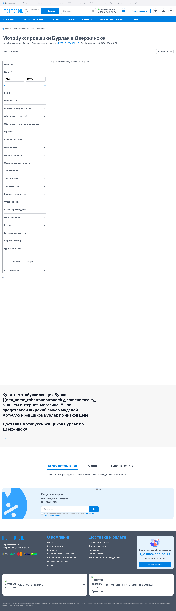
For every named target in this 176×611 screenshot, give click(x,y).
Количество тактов (14, 139)
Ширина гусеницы (13, 241)
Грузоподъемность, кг (15, 233)
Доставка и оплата (98, 546)
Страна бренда (12, 202)
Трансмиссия (11, 170)
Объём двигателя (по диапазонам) (22, 124)
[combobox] (165, 51)
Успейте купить (122, 465)
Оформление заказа (99, 542)
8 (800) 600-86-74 (108, 43)
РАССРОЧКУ (73, 43)
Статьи (51, 565)
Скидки (93, 465)
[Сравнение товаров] (163, 11)
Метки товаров (12, 270)
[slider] (4, 85)
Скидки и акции (55, 546)
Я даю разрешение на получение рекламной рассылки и (69, 514)
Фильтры (8, 64)
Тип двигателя (11, 186)
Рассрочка (94, 550)
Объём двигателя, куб (15, 116)
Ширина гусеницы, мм (15, 194)
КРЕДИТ (62, 43)
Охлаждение (10, 147)
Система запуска (13, 155)
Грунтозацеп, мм (12, 248)
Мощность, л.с (11, 100)
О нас (50, 542)
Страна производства (15, 209)
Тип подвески (11, 178)
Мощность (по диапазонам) (18, 108)
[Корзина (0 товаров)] (171, 11)
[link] (29, 29)
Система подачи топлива (17, 163)
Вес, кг (7, 225)
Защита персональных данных (104, 557)
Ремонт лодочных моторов (60, 554)
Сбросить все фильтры (23, 262)
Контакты (52, 550)
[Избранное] (155, 11)
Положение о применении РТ (61, 557)
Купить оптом (96, 554)
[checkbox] (42, 513)
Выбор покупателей (62, 465)
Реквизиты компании (57, 561)
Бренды (8, 93)
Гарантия (9, 132)
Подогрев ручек (12, 217)
